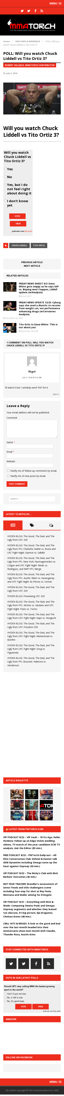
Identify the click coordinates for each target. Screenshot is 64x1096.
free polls (28, 231)
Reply (56, 394)
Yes (10, 169)
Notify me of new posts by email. (28, 476)
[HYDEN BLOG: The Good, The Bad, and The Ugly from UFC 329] (31, 805)
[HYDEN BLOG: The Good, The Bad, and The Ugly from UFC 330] (17, 794)
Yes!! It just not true (16, 994)
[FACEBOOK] (35, 10)
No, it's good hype (15, 1001)
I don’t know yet (17, 203)
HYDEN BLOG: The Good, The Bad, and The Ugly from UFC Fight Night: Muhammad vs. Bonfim (30, 636)
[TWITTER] (22, 10)
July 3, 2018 (11, 73)
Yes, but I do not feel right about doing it (19, 189)
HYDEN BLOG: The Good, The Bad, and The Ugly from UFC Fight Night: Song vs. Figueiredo (30, 649)
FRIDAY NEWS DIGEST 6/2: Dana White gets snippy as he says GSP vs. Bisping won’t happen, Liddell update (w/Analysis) (39, 288)
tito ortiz (39, 245)
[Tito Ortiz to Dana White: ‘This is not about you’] (9, 330)
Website (11, 461)
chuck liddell (19, 245)
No (9, 177)
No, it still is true (15, 997)
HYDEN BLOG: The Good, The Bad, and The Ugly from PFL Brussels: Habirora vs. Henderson (30, 661)
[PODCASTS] (42, 10)
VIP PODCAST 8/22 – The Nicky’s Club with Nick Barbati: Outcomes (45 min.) (30, 875)
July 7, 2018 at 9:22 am (32, 377)
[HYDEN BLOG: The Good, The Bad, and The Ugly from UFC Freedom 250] (46, 815)
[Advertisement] (28, 724)
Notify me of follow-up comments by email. (34, 470)
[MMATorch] (32, 24)
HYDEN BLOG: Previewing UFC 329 (26, 596)
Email (10, 451)
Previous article (32, 262)
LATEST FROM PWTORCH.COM (26, 829)
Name (10, 442)
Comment (12, 417)
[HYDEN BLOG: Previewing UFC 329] (46, 805)
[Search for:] (32, 499)
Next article (32, 265)
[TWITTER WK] (29, 10)
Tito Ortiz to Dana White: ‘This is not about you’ (38, 326)
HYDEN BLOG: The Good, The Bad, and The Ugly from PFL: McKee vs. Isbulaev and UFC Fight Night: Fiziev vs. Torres (30, 605)
